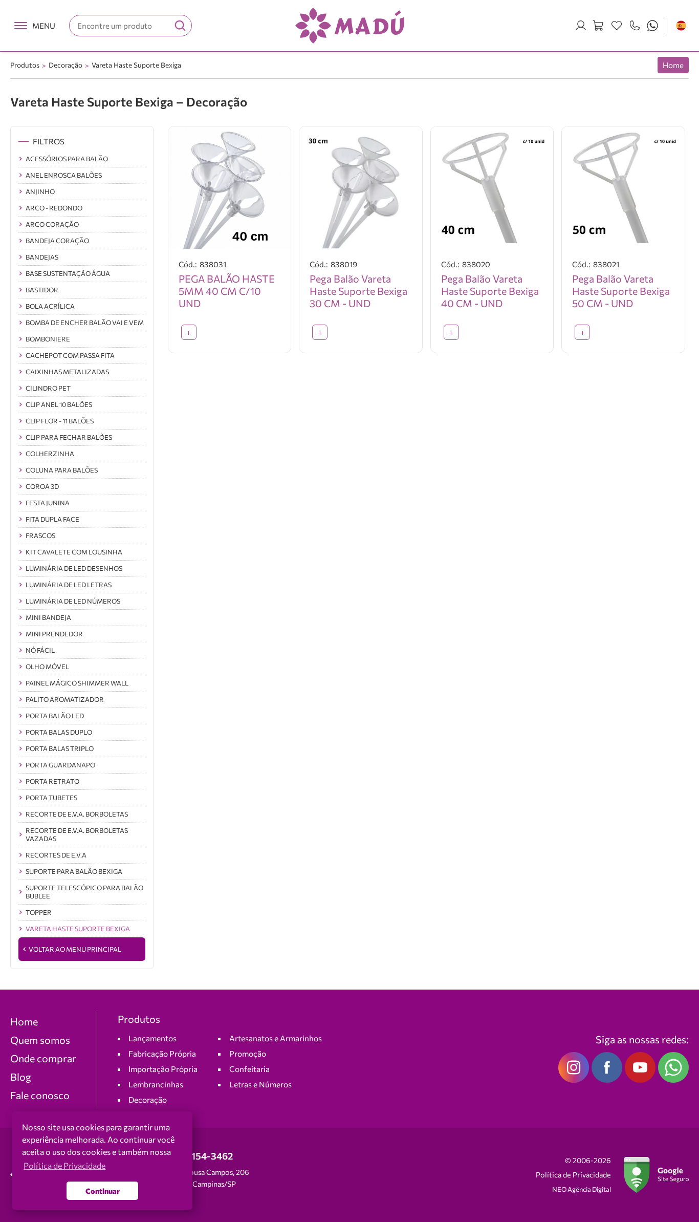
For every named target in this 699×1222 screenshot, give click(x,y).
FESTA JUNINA (48, 503)
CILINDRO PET (48, 388)
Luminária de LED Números (73, 601)
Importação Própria (163, 1069)
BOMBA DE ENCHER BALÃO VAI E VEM (85, 322)
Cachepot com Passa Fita (70, 355)
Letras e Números (260, 1084)
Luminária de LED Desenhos (74, 568)
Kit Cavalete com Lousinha (74, 552)
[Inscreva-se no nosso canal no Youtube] (640, 1067)
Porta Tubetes (51, 798)
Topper (39, 912)
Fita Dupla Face (52, 519)
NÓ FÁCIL (40, 650)
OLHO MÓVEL (47, 666)
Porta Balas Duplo (59, 732)
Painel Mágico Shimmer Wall (77, 683)
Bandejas (42, 257)
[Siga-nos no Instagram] (573, 1067)
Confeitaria (249, 1069)
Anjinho (40, 191)
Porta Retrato (52, 781)
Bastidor (42, 290)
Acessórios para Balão (67, 159)
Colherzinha (50, 453)
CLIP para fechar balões (69, 437)
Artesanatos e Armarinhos (275, 1038)
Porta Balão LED (55, 716)
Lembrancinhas (155, 1084)
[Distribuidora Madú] (349, 26)
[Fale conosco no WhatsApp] (673, 1067)
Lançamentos (152, 1038)
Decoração (65, 64)
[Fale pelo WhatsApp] (652, 25)
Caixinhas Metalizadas (67, 372)
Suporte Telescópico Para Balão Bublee (84, 892)
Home (673, 65)
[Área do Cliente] (580, 25)
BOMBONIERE (48, 339)
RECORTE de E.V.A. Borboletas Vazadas (77, 834)
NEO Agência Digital (581, 1189)
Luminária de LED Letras (69, 585)
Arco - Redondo (54, 208)
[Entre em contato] (634, 25)
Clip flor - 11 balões (60, 421)
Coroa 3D (42, 486)
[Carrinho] (598, 25)
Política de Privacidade (573, 1174)
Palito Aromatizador (65, 699)
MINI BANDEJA (48, 617)
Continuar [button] (102, 1190)
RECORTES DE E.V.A (56, 855)
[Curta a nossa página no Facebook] (607, 1067)
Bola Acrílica (50, 306)
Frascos (40, 535)
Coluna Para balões (62, 470)
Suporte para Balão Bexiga (74, 871)
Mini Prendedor (54, 634)
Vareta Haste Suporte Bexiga (136, 64)
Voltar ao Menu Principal (75, 949)
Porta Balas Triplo (60, 748)
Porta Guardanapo (60, 765)
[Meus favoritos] (616, 25)
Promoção (247, 1053)
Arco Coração (52, 224)
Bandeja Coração (57, 241)
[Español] (681, 25)
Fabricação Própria (162, 1053)
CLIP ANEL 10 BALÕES (59, 404)
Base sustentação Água (68, 273)
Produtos (24, 64)
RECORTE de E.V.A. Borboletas (77, 814)
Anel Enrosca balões (64, 175)
